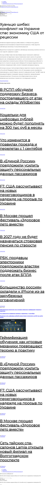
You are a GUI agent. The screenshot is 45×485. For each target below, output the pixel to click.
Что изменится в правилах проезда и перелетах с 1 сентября (21, 144)
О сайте (4, 1)
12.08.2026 (2, 306)
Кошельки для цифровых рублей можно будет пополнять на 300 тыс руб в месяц (22, 121)
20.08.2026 (2, 108)
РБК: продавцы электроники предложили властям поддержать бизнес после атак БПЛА (19, 266)
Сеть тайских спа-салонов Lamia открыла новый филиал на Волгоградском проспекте (21, 451)
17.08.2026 (2, 230)
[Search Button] (11, 11)
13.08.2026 (2, 251)
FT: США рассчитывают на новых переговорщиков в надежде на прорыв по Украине (21, 194)
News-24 (3, 356)
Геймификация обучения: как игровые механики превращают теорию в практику (21, 343)
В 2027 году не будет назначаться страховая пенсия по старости (21, 241)
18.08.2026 (2, 180)
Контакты (4, 2)
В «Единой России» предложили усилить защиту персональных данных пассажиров (20, 167)
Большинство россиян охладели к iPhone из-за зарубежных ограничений (22, 293)
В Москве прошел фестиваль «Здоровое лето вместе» (20, 220)
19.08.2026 (2, 133)
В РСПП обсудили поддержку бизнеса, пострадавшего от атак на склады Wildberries (21, 95)
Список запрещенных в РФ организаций (12, 3)
